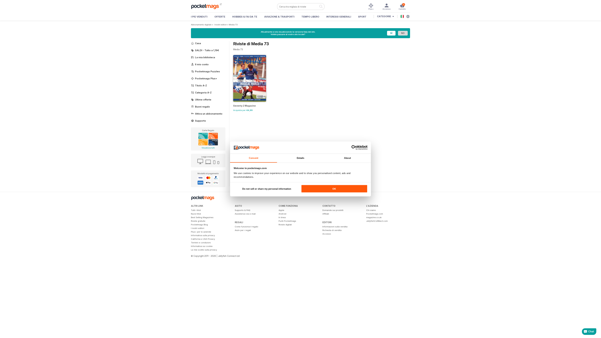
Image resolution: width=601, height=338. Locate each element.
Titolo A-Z (201, 85)
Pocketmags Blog (199, 224)
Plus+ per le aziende (201, 231)
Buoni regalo (202, 106)
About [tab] (347, 157)
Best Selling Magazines (202, 217)
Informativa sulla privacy (203, 235)
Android (282, 214)
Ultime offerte (203, 99)
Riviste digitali (285, 224)
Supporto (200, 120)
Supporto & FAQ (242, 210)
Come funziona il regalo (246, 226)
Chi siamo (371, 210)
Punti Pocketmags (287, 221)
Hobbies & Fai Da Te (244, 16)
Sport (362, 16)
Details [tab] (300, 157)
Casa (198, 43)
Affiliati (325, 214)
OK (334, 188)
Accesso (326, 234)
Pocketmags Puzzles (207, 71)
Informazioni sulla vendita (334, 226)
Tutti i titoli (196, 210)
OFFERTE (219, 16)
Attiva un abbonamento (208, 113)
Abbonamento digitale (201, 24)
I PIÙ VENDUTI (199, 16)
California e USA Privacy (203, 239)
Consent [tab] (253, 157)
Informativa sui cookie (202, 246)
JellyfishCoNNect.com (377, 221)
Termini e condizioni (201, 242)
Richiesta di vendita (332, 230)
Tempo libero (310, 16)
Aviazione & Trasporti (279, 16)
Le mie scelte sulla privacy (204, 249)
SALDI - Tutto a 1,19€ (207, 50)
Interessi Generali (338, 16)
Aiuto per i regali (243, 230)
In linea (282, 217)
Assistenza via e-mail (245, 214)
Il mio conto (202, 64)
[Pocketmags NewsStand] (206, 6)
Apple (281, 210)
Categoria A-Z (203, 92)
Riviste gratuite (198, 221)
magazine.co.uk (374, 217)
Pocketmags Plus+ (206, 78)
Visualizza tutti (208, 148)
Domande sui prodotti (332, 210)
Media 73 (233, 24)
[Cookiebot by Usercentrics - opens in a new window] (353, 147)
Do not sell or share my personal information (266, 188)
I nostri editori (220, 24)
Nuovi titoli (196, 214)
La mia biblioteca (205, 57)
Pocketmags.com (374, 214)
